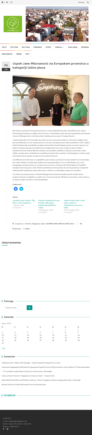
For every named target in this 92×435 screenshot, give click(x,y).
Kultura (26, 47)
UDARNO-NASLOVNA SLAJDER (57, 224)
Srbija (19, 54)
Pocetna (81, 2)
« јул (3, 348)
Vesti (4, 47)
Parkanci (37, 47)
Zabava (58, 47)
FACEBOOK (10, 395)
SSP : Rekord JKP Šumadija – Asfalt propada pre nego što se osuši (35, 363)
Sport (48, 47)
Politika (14, 47)
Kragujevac (7, 54)
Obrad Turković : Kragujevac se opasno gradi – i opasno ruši (31, 376)
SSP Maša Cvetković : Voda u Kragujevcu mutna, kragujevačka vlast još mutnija (50, 380)
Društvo (28, 224)
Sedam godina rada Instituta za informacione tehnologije (30, 371)
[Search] (29, 307)
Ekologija (72, 47)
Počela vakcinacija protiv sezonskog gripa (30, 384)
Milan (28, 229)
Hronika (85, 47)
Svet (27, 54)
